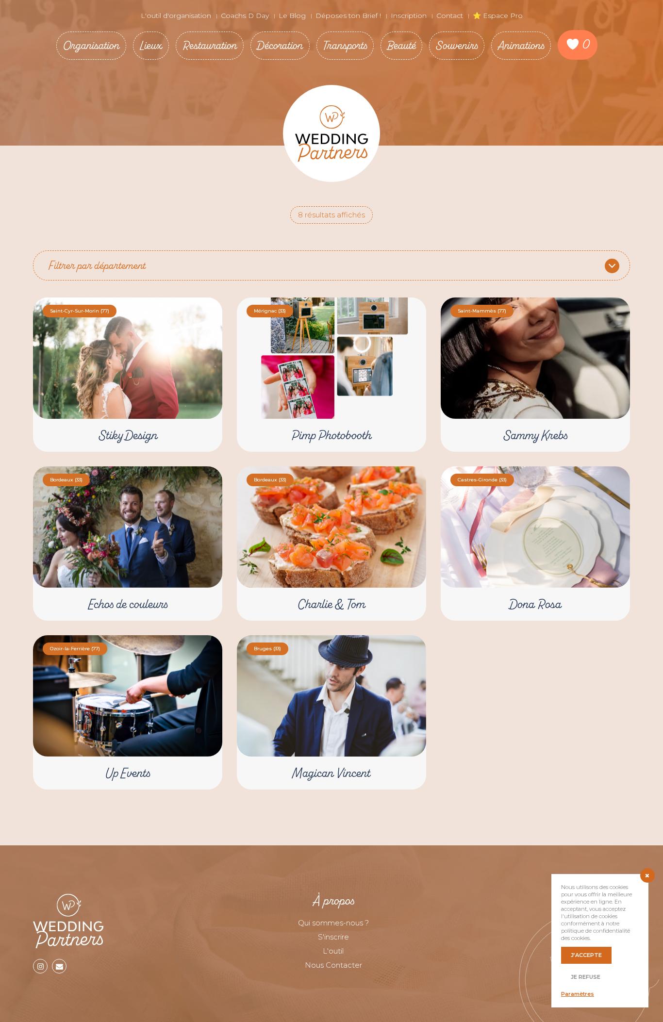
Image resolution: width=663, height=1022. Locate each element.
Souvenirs (457, 45)
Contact (449, 15)
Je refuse (585, 976)
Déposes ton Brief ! (348, 15)
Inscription (409, 15)
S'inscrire (333, 936)
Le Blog (292, 15)
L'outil (333, 951)
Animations (521, 45)
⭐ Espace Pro (498, 15)
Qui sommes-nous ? (333, 922)
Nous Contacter (333, 965)
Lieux (151, 45)
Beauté (401, 45)
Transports (345, 45)
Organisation (91, 45)
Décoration (280, 45)
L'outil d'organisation (176, 15)
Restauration (209, 45)
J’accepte (586, 955)
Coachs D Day (245, 15)
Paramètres (577, 993)
